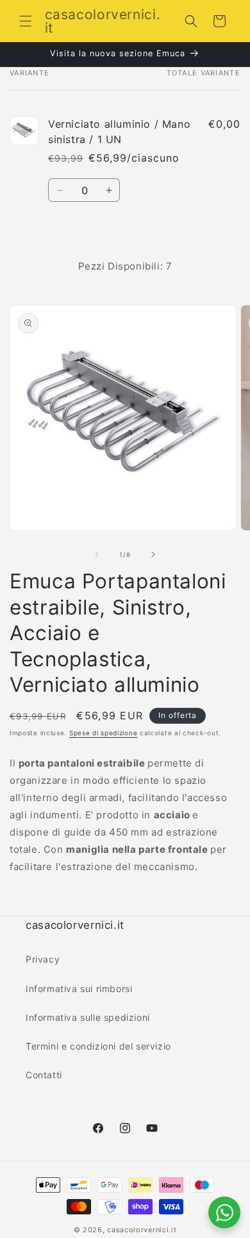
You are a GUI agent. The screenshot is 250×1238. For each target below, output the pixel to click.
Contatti (44, 1074)
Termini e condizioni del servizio (98, 1046)
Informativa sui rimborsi (79, 988)
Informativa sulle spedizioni (88, 1017)
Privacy (43, 959)
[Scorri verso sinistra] (97, 554)
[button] (26, 21)
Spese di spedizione (103, 733)
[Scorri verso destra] (153, 554)
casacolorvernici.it (141, 1229)
